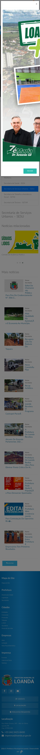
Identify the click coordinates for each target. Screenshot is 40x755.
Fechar (30, 171)
